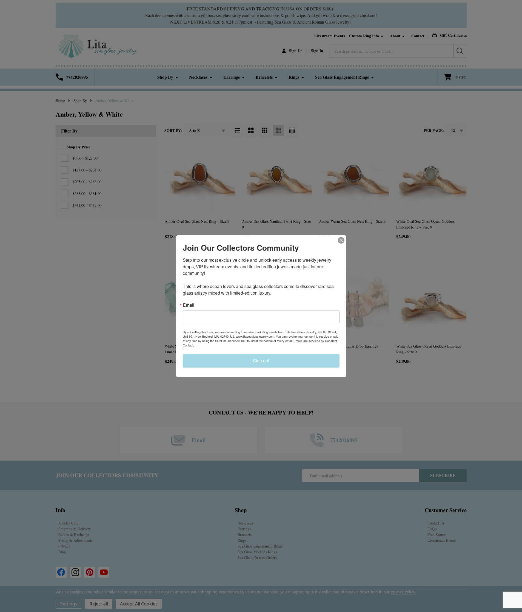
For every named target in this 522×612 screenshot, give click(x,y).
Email (188, 305)
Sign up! (261, 360)
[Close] (341, 240)
